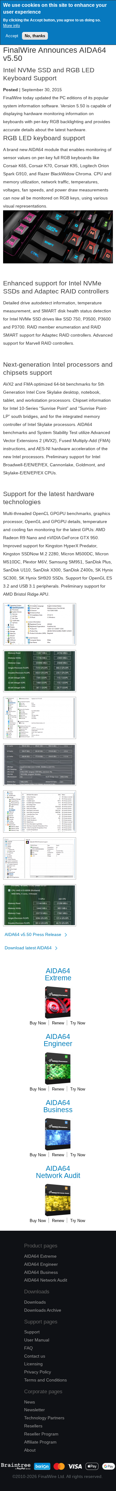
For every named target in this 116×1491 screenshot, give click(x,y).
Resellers (33, 1425)
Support (32, 1331)
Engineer (58, 1040)
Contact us (34, 1356)
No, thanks (35, 36)
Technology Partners (44, 1417)
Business (58, 1106)
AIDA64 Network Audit (45, 1280)
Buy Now (38, 1023)
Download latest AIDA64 (28, 947)
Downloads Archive (42, 1310)
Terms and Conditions (45, 1379)
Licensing (33, 1363)
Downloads (35, 1302)
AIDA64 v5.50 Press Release (33, 934)
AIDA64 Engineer (41, 1264)
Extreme (58, 974)
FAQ (28, 1347)
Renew (58, 1023)
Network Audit (58, 1172)
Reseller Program (41, 1433)
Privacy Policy (37, 1371)
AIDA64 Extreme (40, 1256)
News (29, 1401)
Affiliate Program (40, 1442)
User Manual (36, 1339)
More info (11, 25)
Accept (12, 36)
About (30, 1450)
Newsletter (34, 1409)
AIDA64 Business (41, 1272)
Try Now (77, 1023)
